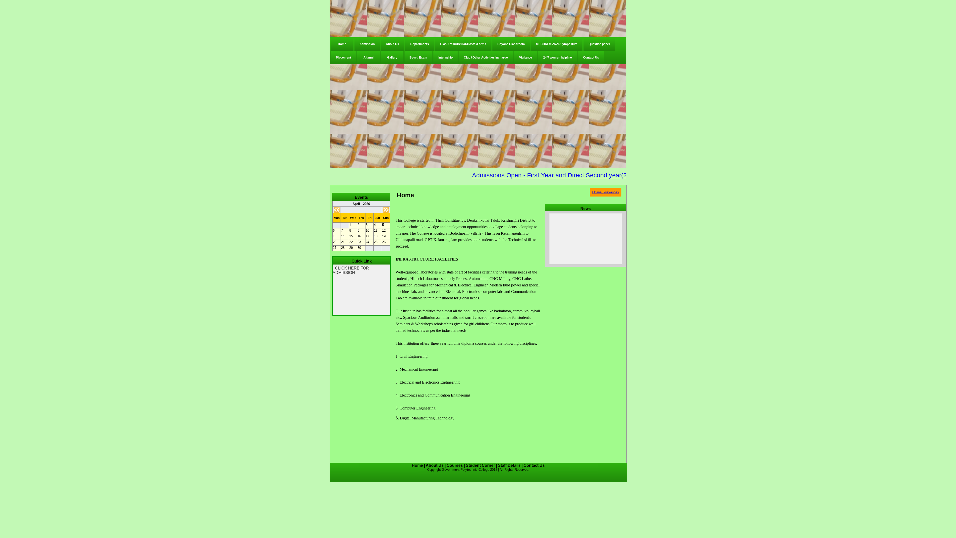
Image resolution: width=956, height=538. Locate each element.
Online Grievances (605, 192)
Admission (367, 44)
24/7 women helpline (557, 57)
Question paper (599, 44)
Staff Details (509, 465)
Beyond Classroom (511, 44)
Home (342, 44)
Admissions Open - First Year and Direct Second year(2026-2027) (540, 175)
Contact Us (591, 57)
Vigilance (525, 57)
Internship (445, 57)
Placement (343, 57)
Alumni (368, 57)
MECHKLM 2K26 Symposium (556, 44)
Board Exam (418, 57)
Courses (455, 465)
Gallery (392, 57)
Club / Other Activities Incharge (486, 57)
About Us (392, 44)
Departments (419, 44)
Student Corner (480, 465)
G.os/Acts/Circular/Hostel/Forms (463, 44)
